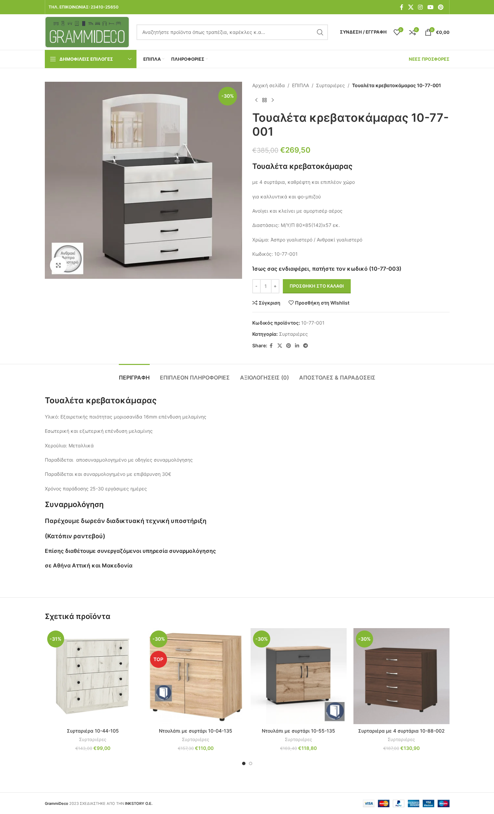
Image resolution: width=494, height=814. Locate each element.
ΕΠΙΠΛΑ (300, 85)
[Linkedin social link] (297, 345)
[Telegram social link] (305, 345)
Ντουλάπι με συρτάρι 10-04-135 (195, 731)
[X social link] (411, 7)
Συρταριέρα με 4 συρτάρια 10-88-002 (401, 731)
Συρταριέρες (330, 85)
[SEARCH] (320, 32)
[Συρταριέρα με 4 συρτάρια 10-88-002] (401, 676)
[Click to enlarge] (58, 265)
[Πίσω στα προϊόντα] (264, 100)
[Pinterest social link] (440, 7)
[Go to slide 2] (250, 763)
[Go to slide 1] (243, 763)
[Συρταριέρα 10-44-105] (93, 676)
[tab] (134, 374)
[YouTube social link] (430, 7)
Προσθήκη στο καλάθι (317, 286)
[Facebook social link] (402, 7)
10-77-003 (385, 268)
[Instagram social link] (420, 7)
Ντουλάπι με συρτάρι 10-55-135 (298, 731)
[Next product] (273, 100)
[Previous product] (256, 100)
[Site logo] (87, 31)
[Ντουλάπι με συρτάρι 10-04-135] (196, 676)
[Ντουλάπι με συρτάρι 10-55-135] (299, 676)
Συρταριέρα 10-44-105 (93, 731)
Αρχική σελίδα (268, 85)
